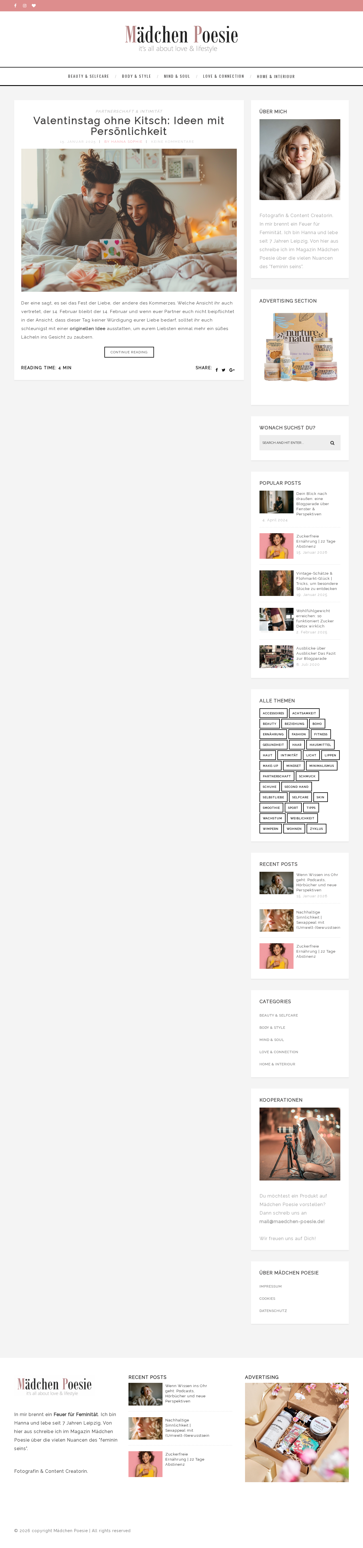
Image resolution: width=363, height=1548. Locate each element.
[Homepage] (36, 5)
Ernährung (273, 734)
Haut (268, 755)
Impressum (270, 1286)
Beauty (270, 723)
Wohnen (294, 828)
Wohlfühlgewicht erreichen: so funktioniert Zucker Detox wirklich (315, 618)
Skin (320, 797)
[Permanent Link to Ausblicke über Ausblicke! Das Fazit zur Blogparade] (276, 666)
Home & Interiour (276, 76)
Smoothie (271, 807)
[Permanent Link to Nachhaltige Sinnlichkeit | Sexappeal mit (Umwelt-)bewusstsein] (276, 930)
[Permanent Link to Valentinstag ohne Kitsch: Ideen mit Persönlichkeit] (129, 290)
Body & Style (136, 76)
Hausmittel (320, 744)
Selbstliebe (273, 797)
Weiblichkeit (302, 818)
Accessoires (273, 713)
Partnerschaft (277, 776)
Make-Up (270, 765)
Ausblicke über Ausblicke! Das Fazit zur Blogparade (316, 653)
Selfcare (300, 797)
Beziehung (294, 723)
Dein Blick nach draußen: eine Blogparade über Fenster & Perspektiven (312, 504)
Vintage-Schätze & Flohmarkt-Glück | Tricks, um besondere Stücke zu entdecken (317, 581)
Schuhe (270, 786)
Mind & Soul (177, 76)
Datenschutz (273, 1311)
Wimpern (270, 828)
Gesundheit (273, 744)
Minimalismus (321, 765)
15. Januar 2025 (78, 142)
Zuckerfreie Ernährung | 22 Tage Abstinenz (315, 541)
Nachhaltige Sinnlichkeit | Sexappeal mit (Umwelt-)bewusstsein (318, 920)
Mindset (293, 765)
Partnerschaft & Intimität (129, 111)
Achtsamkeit (304, 713)
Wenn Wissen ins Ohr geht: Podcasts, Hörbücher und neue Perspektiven (317, 882)
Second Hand (297, 786)
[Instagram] (27, 5)
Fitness (321, 734)
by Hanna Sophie (123, 142)
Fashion (299, 734)
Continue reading (129, 352)
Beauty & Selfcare (88, 76)
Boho (317, 723)
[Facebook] (18, 5)
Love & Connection (223, 76)
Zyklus (316, 828)
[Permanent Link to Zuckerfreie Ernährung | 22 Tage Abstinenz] (276, 557)
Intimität (289, 755)
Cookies (267, 1299)
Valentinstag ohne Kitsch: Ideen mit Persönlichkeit (129, 126)
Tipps (311, 807)
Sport (293, 807)
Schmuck (307, 776)
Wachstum (272, 818)
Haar (296, 744)
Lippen (330, 755)
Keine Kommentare (172, 142)
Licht (311, 755)
